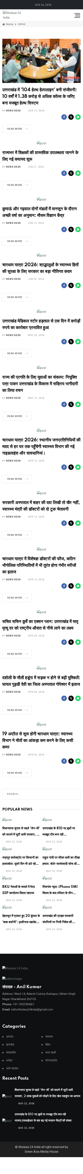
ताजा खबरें (50, 1052)
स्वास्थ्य (49, 1036)
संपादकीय (11, 1052)
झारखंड (10, 1044)
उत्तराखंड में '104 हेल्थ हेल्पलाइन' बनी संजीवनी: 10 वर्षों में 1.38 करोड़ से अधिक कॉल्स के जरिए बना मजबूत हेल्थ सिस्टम (39, 97)
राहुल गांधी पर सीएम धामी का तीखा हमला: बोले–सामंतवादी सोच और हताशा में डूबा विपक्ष (61, 864)
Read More (14, 128)
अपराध (9, 1036)
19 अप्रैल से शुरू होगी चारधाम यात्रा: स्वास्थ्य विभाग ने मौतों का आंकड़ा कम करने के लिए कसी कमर (37, 741)
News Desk (13, 110)
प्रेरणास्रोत (51, 1060)
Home (9, 24)
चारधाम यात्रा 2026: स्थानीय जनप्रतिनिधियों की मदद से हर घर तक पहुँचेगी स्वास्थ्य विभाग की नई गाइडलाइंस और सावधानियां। (41, 447)
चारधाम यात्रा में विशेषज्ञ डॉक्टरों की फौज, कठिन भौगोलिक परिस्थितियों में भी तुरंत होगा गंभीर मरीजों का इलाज (39, 565)
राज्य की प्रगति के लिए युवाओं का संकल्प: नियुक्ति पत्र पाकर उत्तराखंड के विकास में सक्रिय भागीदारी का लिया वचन (40, 384)
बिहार (48, 1044)
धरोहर (9, 1060)
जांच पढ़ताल (12, 1068)
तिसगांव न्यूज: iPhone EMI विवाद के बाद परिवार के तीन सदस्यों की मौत (60, 893)
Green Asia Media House (41, 1151)
